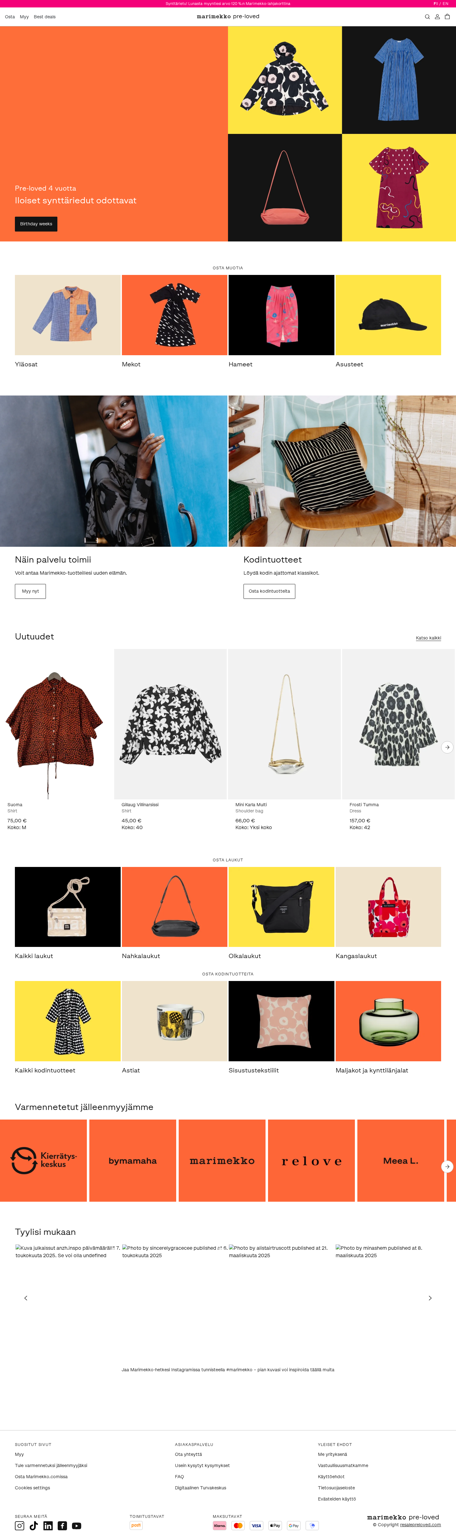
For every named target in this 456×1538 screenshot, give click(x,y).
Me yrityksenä (332, 1454)
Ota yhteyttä (188, 1454)
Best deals (45, 17)
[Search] (427, 16)
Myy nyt (30, 591)
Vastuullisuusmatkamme (343, 1465)
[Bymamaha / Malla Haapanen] (132, 1161)
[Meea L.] (400, 1161)
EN (446, 4)
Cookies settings (32, 1488)
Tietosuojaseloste (336, 1488)
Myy (24, 17)
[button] (68, 1297)
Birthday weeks (36, 224)
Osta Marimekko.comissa (41, 1476)
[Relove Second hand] (311, 1161)
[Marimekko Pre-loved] (222, 1161)
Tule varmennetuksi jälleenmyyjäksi (51, 1465)
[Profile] (437, 16)
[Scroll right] (447, 747)
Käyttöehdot (331, 1476)
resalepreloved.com (420, 1524)
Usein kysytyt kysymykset (202, 1465)
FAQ (179, 1476)
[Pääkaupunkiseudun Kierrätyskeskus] (43, 1161)
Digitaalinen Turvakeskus (200, 1488)
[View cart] (447, 16)
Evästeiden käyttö (337, 1499)
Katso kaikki (428, 638)
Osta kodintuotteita (269, 591)
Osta (10, 17)
